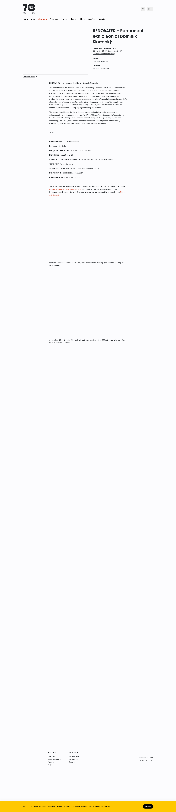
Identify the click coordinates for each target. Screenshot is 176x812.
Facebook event (29, 77)
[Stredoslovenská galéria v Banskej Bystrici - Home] (29, 9)
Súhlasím (148, 806)
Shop (82, 19)
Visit (33, 19)
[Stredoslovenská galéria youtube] (152, 752)
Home (25, 19)
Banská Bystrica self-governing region (65, 189)
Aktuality (51, 757)
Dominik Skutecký (100, 61)
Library (74, 19)
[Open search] (143, 9)
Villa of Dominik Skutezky (104, 53)
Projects (64, 19)
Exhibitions (42, 19)
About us (91, 19)
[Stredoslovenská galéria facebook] (144, 752)
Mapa (50, 765)
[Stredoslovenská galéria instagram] (148, 752)
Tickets (101, 19)
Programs (54, 19)
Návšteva (52, 752)
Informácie (73, 752)
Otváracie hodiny (54, 759)
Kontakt (72, 762)
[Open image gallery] (38, 363)
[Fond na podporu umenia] (32, 796)
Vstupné (51, 762)
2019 (146, 760)
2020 (151, 760)
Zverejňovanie (74, 757)
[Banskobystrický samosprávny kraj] (32, 779)
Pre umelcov (73, 759)
